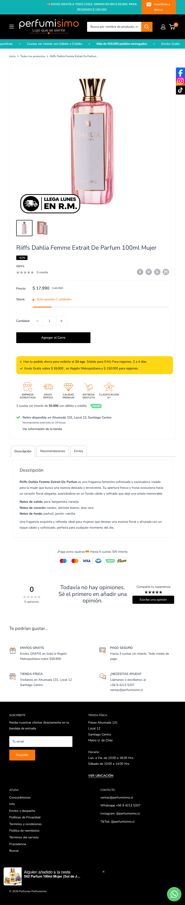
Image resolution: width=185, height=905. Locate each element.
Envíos (78, 451)
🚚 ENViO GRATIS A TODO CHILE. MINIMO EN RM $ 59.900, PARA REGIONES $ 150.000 (92, 7)
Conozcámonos (20, 797)
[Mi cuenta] (163, 26)
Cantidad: (23, 321)
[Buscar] (147, 27)
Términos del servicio (24, 837)
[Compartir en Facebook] (140, 272)
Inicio (12, 56)
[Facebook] (180, 72)
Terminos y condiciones (25, 824)
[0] (172, 26)
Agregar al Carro (53, 337)
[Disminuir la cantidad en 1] (37, 321)
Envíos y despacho (22, 811)
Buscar (14, 850)
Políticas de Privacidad (24, 817)
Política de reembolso (24, 830)
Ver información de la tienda (42, 429)
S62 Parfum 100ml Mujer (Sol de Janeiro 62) (52, 876)
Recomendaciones (52, 451)
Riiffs (20, 266)
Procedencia (17, 844)
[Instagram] (180, 81)
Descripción (22, 451)
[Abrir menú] (11, 26)
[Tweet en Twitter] (157, 272)
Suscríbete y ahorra (162, 7)
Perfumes (25, 891)
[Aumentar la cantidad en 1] (61, 321)
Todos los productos (32, 56)
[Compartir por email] (166, 272)
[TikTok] (180, 90)
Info (12, 804)
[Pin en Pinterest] (149, 272)
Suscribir (22, 755)
